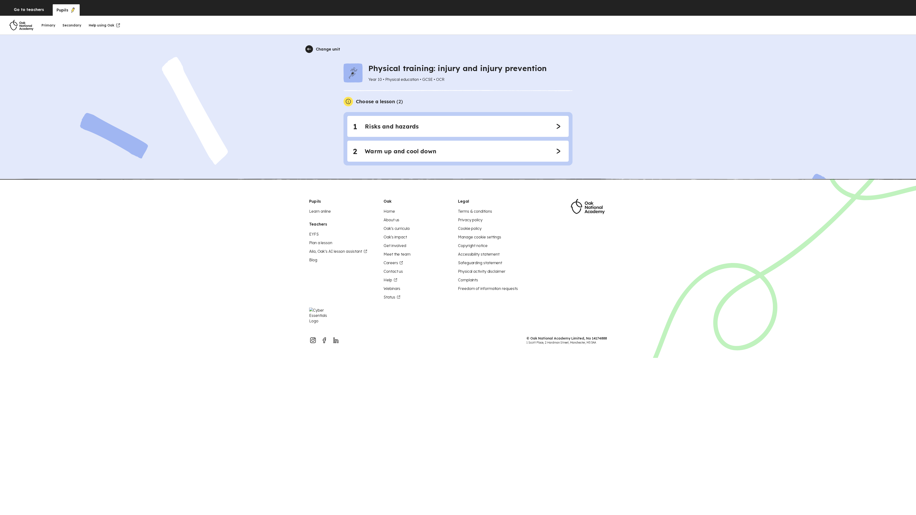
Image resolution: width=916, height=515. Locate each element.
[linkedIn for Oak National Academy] (336, 340)
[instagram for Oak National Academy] (313, 340)
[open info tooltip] (348, 101)
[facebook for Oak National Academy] (324, 340)
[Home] (21, 25)
